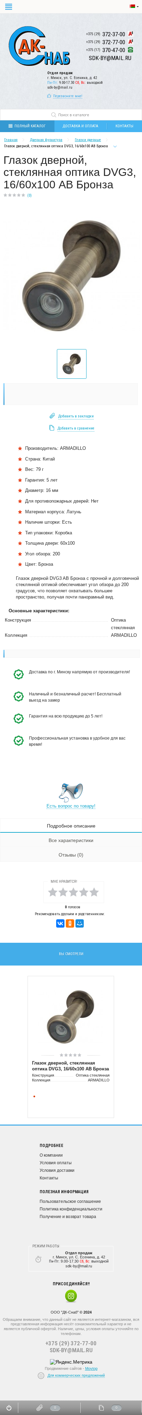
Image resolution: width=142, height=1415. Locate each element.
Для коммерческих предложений (76, 1375)
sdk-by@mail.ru (59, 87)
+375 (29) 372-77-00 (71, 1343)
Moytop (91, 1368)
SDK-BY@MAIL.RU (71, 1350)
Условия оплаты (56, 1162)
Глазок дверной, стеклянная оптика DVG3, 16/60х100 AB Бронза (70, 1065)
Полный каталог (29, 126)
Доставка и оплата (80, 126)
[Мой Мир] (79, 923)
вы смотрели (71, 954)
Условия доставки (57, 1170)
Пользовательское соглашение (70, 1201)
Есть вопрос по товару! (71, 806)
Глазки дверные (88, 140)
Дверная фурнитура (46, 140)
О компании (51, 1155)
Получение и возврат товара (68, 1216)
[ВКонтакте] (60, 923)
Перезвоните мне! (67, 96)
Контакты (49, 1178)
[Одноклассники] (70, 923)
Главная (11, 140)
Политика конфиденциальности (71, 1209)
